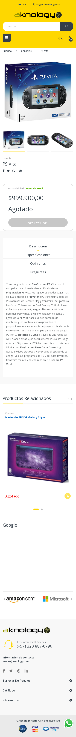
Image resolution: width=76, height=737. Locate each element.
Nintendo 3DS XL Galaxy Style (25, 417)
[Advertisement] (38, 558)
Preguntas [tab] (38, 272)
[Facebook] (3, 170)
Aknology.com (28, 720)
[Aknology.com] (38, 15)
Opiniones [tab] (38, 263)
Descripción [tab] (38, 246)
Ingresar (55, 4)
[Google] (14, 170)
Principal (7, 51)
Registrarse (42, 4)
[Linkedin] (26, 670)
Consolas (26, 51)
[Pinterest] (20, 170)
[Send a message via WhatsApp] (68, 723)
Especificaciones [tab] (38, 255)
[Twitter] (8, 170)
